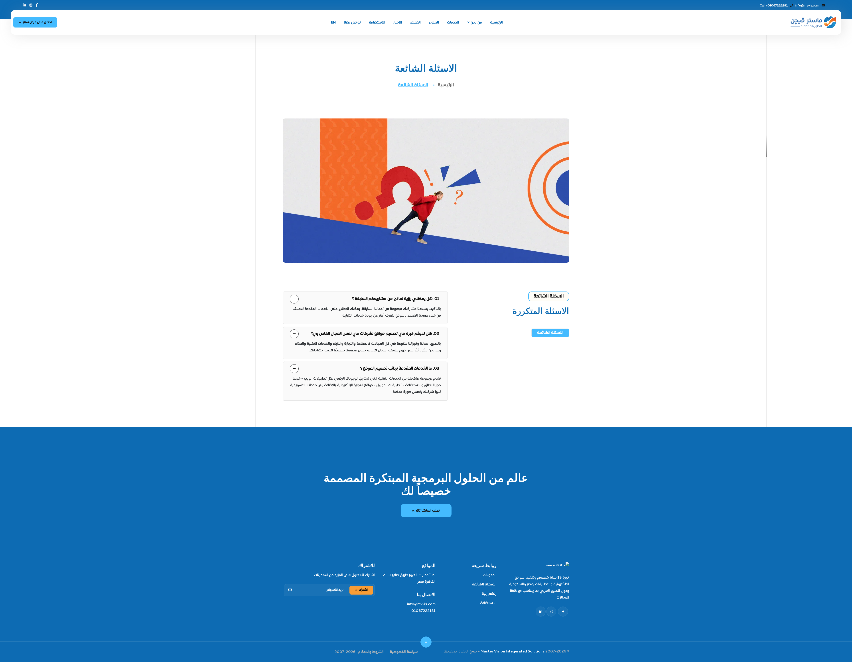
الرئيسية (496, 22)
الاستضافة (377, 22)
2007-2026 (345, 652)
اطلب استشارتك (428, 510)
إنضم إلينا (489, 594)
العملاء (415, 22)
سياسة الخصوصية (404, 652)
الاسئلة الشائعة (484, 584)
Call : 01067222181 (774, 6)
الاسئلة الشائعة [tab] (550, 333)
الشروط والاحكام (371, 652)
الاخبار (397, 22)
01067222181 (423, 611)
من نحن (476, 22)
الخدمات (453, 22)
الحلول (434, 22)
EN (333, 22)
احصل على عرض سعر (37, 22)
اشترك (363, 590)
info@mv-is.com (807, 6)
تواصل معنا (352, 22)
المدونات (489, 575)
